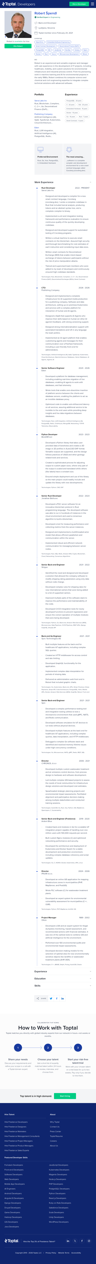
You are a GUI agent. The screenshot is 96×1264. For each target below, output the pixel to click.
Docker (38, 54)
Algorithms (39, 42)
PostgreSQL (40, 50)
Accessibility (76, 1253)
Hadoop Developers (13, 1217)
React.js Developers (57, 1198)
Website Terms (63, 1253)
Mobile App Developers (14, 1184)
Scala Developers (56, 1212)
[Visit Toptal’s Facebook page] (82, 1240)
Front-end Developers (13, 1169)
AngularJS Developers (14, 1198)
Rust (46, 54)
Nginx (86, 50)
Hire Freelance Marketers (15, 1131)
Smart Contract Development (46, 46)
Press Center (55, 1131)
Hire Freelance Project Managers (18, 1140)
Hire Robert (18, 46)
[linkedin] (62, 998)
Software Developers (13, 1174)
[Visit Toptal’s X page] (75, 1240)
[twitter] (51, 998)
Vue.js (54, 54)
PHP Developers (56, 1184)
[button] (63, 182)
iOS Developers (11, 1221)
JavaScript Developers (58, 1165)
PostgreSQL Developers (59, 1188)
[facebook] (57, 998)
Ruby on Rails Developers (60, 1202)
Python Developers (57, 1193)
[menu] (92, 4)
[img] (47, 17)
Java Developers (11, 1226)
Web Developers (11, 1179)
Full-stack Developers (13, 1165)
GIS (49, 50)
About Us (54, 1145)
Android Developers (13, 1193)
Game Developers (12, 1212)
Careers (53, 1140)
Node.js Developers (57, 1179)
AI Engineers (9, 1188)
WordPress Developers (58, 1221)
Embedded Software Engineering (58, 42)
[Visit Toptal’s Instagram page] (89, 1240)
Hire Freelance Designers (15, 1126)
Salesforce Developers (58, 1207)
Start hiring (65, 1096)
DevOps (68, 50)
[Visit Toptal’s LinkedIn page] (68, 1240)
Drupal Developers (12, 1207)
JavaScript (57, 50)
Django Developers (12, 1202)
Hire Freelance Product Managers (18, 1145)
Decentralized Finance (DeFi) (69, 46)
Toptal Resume (56, 1136)
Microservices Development (69, 54)
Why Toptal (54, 1122)
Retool (85, 54)
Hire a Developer (79, 4)
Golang (77, 50)
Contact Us (54, 1126)
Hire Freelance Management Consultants (22, 1136)
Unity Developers (56, 1217)
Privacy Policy (51, 1253)
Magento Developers (58, 1174)
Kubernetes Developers (59, 1169)
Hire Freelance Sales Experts (16, 1150)
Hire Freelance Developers (16, 1122)
